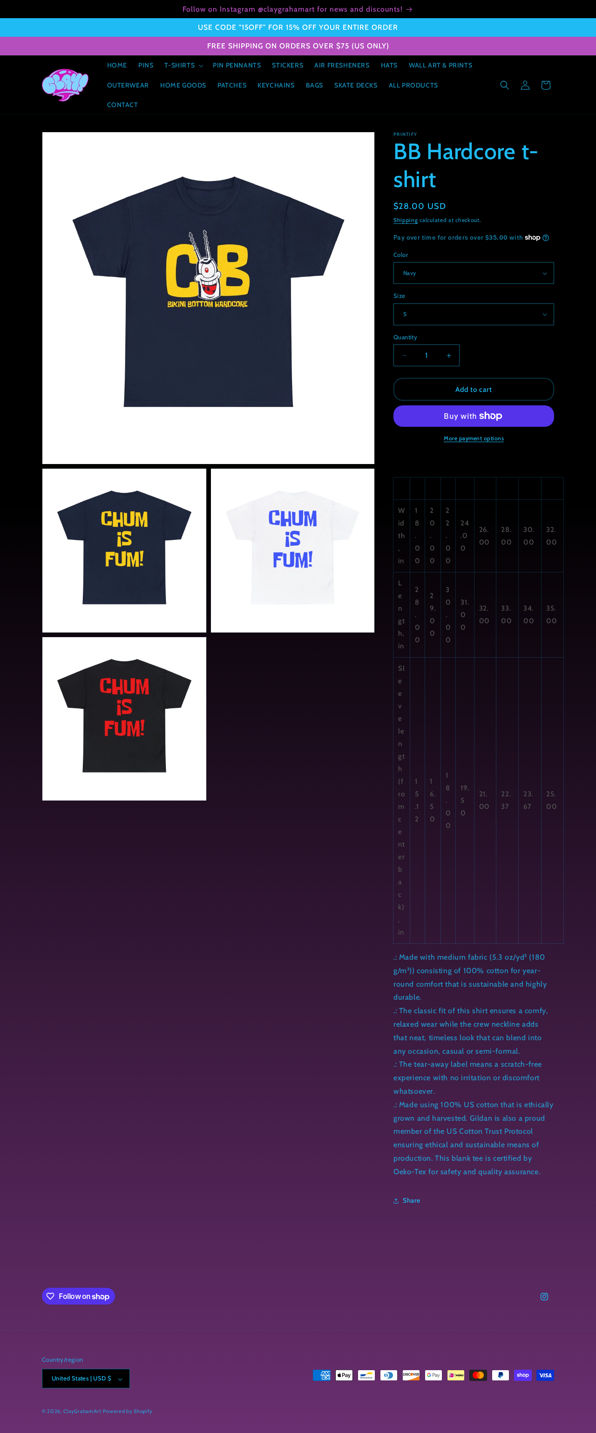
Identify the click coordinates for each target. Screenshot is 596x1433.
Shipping (405, 219)
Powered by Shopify (128, 1411)
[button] (183, 65)
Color (400, 254)
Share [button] (411, 1200)
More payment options (474, 438)
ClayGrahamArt (82, 1411)
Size (399, 295)
